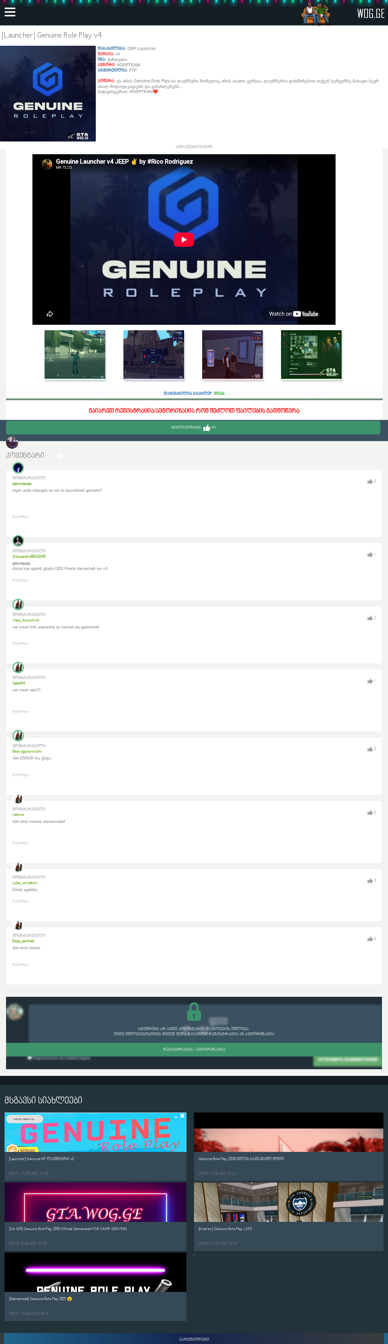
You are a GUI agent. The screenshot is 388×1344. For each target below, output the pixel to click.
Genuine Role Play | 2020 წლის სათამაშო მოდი (241, 1159)
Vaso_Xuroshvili (25, 620)
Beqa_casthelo (23, 941)
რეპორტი (20, 516)
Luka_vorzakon (24, 883)
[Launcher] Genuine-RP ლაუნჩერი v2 (41, 1159)
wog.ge (371, 13)
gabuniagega (21, 483)
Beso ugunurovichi (27, 751)
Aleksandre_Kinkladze (43, 443)
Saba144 (18, 683)
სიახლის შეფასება (193, 427)
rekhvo (18, 814)
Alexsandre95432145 (29, 556)
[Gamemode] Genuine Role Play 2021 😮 (40, 1299)
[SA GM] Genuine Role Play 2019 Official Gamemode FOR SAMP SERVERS (68, 1229)
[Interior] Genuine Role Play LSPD (225, 1229)
